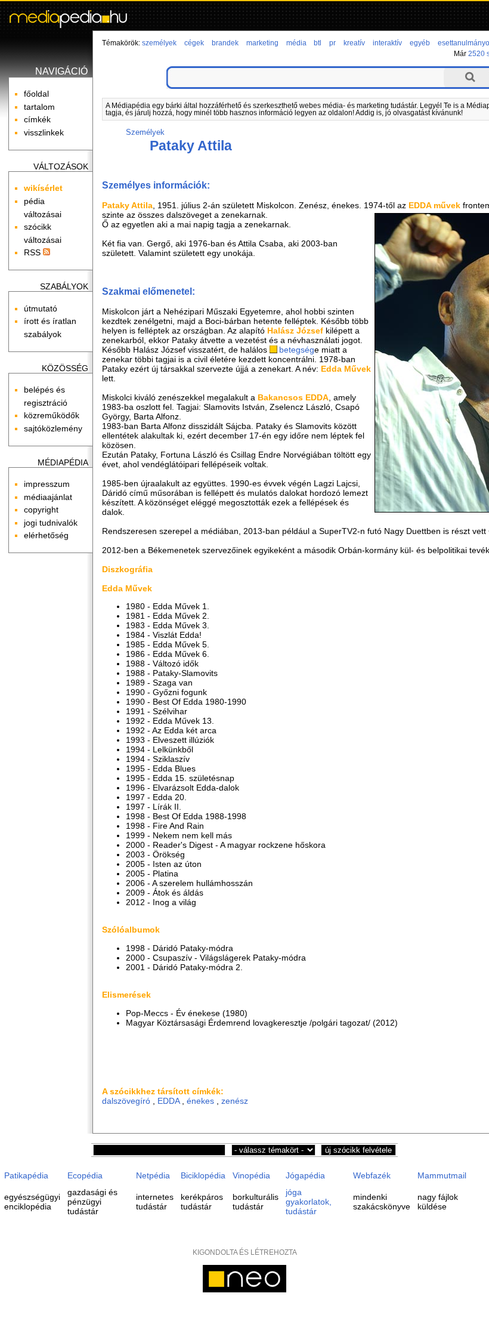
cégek (194, 43)
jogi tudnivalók (51, 522)
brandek (225, 43)
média (296, 43)
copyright (41, 509)
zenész (234, 1101)
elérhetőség (46, 535)
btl (317, 43)
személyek (159, 43)
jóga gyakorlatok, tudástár (309, 1201)
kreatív (354, 43)
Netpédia (153, 1175)
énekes (200, 1101)
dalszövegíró (126, 1101)
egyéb (420, 43)
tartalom (39, 107)
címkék (37, 119)
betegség (296, 349)
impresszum (47, 484)
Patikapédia (26, 1175)
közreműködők (51, 415)
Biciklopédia (203, 1175)
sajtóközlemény (53, 428)
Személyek (145, 132)
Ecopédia (85, 1175)
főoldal (36, 93)
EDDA (168, 1101)
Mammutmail (441, 1175)
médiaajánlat (48, 497)
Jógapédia (305, 1175)
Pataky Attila (191, 145)
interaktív (387, 43)
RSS (33, 252)
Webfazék (372, 1175)
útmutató (40, 308)
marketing (262, 43)
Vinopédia (251, 1175)
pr (332, 43)
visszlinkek (44, 132)
